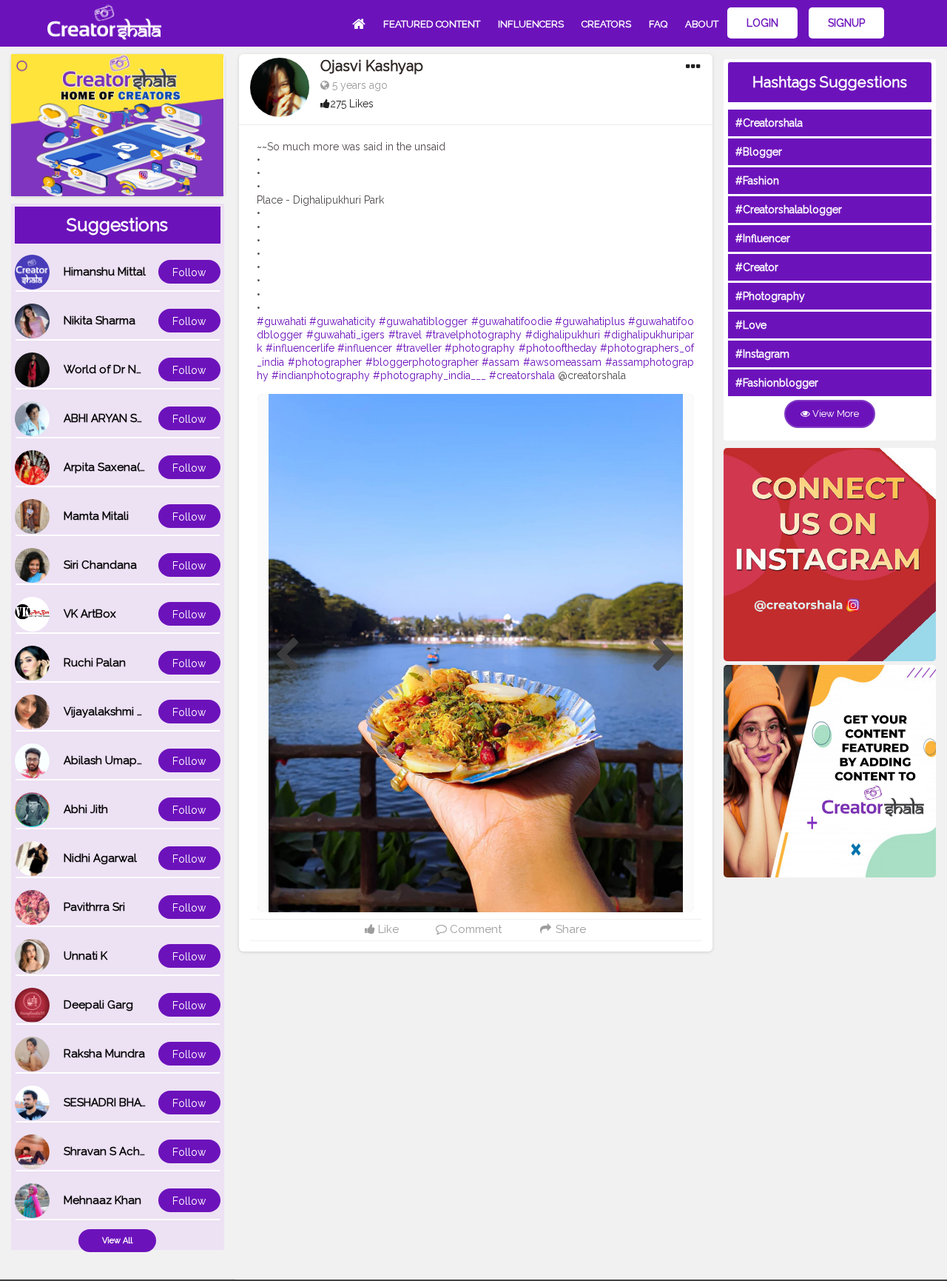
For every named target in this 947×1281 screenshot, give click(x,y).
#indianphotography (321, 375)
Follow (189, 272)
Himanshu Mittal (105, 271)
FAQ (658, 24)
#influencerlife (300, 348)
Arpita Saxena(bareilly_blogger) (147, 467)
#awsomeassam (562, 362)
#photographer (325, 362)
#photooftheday (558, 348)
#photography (480, 348)
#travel (405, 335)
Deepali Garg (98, 1004)
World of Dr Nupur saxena (132, 369)
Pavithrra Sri (94, 907)
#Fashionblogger (776, 383)
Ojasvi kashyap (371, 66)
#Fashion (757, 181)
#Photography (770, 296)
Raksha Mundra (104, 1053)
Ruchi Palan (95, 662)
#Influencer (762, 238)
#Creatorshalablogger (788, 209)
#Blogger (758, 152)
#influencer (364, 348)
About (701, 24)
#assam (500, 362)
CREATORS (606, 24)
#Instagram (762, 354)
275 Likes (352, 104)
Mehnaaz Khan (102, 1200)
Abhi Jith (86, 809)
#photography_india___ (429, 375)
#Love (750, 325)
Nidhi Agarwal (100, 858)
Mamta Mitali (96, 516)
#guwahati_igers (345, 335)
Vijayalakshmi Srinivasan (126, 711)
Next (664, 655)
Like (387, 929)
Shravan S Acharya (113, 1151)
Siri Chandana (100, 565)
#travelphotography (473, 335)
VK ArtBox (90, 614)
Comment (474, 929)
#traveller (419, 348)
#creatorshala (522, 375)
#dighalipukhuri (562, 335)
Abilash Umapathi (110, 760)
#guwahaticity (342, 321)
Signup (846, 23)
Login (762, 23)
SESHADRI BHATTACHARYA (134, 1102)
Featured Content (431, 24)
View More (834, 413)
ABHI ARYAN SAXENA (118, 418)
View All (117, 1240)
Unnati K (85, 956)
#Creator (756, 267)
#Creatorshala (769, 123)
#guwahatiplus (590, 321)
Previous (287, 655)
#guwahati (281, 321)
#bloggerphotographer (422, 362)
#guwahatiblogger (423, 321)
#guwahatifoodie (511, 321)
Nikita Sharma (99, 320)
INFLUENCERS (531, 24)
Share (569, 929)
